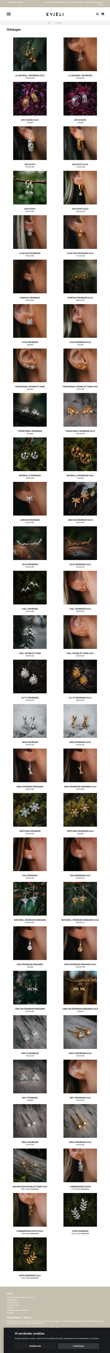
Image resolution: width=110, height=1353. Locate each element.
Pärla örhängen (30, 1142)
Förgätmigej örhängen (30, 431)
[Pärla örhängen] (30, 1121)
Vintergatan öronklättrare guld (29, 1187)
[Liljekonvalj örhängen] (80, 54)
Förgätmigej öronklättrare (30, 387)
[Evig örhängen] (30, 854)
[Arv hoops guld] (80, 143)
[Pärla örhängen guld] (80, 1121)
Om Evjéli (10, 1313)
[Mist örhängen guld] (80, 1076)
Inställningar (78, 1346)
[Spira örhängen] (80, 1210)
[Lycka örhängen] (30, 321)
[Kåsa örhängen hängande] (30, 943)
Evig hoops (30, 209)
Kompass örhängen (30, 298)
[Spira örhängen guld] (30, 1254)
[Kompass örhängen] (30, 276)
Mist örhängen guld (80, 1098)
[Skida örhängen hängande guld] (80, 765)
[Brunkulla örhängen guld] (80, 454)
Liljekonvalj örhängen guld (30, 75)
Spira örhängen (80, 1231)
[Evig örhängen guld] (80, 854)
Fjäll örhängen (30, 609)
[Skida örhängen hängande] (30, 765)
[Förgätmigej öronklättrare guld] (80, 365)
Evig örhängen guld (80, 875)
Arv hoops (30, 164)
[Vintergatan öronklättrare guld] (30, 1165)
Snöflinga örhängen (30, 831)
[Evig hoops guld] (80, 187)
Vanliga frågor (12, 1300)
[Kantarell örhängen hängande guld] (80, 899)
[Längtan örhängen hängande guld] (80, 987)
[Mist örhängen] (30, 1076)
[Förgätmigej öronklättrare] (30, 365)
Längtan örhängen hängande (30, 1009)
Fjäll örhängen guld (80, 609)
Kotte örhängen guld (80, 698)
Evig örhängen (30, 875)
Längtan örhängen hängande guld (80, 1009)
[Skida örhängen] (30, 721)
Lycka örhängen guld (80, 342)
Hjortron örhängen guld (80, 253)
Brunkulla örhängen (30, 475)
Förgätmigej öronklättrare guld (80, 387)
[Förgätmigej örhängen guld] (80, 410)
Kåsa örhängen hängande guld (80, 964)
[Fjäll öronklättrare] (30, 632)
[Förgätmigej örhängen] (30, 410)
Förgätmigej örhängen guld (80, 431)
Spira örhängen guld (30, 1275)
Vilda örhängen (30, 564)
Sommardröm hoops (80, 1187)
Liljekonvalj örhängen (80, 75)
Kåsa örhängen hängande (30, 964)
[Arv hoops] (30, 143)
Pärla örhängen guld (80, 1142)
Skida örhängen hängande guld (80, 787)
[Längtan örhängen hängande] (30, 987)
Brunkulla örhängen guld (80, 475)
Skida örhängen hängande (29, 787)
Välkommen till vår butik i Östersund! (21, 1297)
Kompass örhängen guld (80, 298)
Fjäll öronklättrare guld (80, 653)
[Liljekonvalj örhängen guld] (30, 54)
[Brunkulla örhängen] (30, 454)
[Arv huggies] (80, 99)
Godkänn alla (35, 1346)
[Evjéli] (55, 14)
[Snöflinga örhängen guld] (80, 810)
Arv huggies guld (30, 120)
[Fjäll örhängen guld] (80, 587)
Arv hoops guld (80, 164)
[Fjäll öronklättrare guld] (80, 632)
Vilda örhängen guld (80, 564)
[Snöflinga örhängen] (30, 810)
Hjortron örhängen (29, 253)
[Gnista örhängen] (30, 1032)
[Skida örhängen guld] (80, 721)
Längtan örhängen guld (80, 520)
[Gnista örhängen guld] (80, 1032)
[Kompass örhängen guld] (80, 276)
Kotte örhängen (29, 698)
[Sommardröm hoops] (80, 1165)
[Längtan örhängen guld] (80, 499)
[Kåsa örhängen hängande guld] (80, 943)
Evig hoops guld (80, 209)
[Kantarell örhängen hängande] (30, 899)
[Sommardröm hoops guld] (30, 1210)
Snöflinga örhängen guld (80, 831)
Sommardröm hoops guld (30, 1231)
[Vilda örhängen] (30, 543)
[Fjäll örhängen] (30, 587)
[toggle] (10, 14)
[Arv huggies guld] (30, 99)
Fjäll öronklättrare (30, 653)
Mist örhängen (30, 1098)
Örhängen (59, 23)
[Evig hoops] (30, 187)
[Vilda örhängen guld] (80, 543)
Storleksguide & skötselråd (17, 1310)
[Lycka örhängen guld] (80, 321)
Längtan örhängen (30, 520)
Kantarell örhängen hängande (30, 920)
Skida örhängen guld (80, 742)
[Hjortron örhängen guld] (80, 232)
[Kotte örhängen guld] (80, 676)
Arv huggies (80, 120)
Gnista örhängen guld (80, 1053)
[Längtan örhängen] (30, 499)
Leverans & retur (13, 1305)
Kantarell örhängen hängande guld (80, 920)
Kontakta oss (12, 1303)
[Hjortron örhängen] (30, 232)
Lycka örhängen (30, 342)
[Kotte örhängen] (30, 676)
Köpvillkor (10, 1308)
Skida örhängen (30, 742)
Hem (50, 23)
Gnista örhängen (30, 1053)
